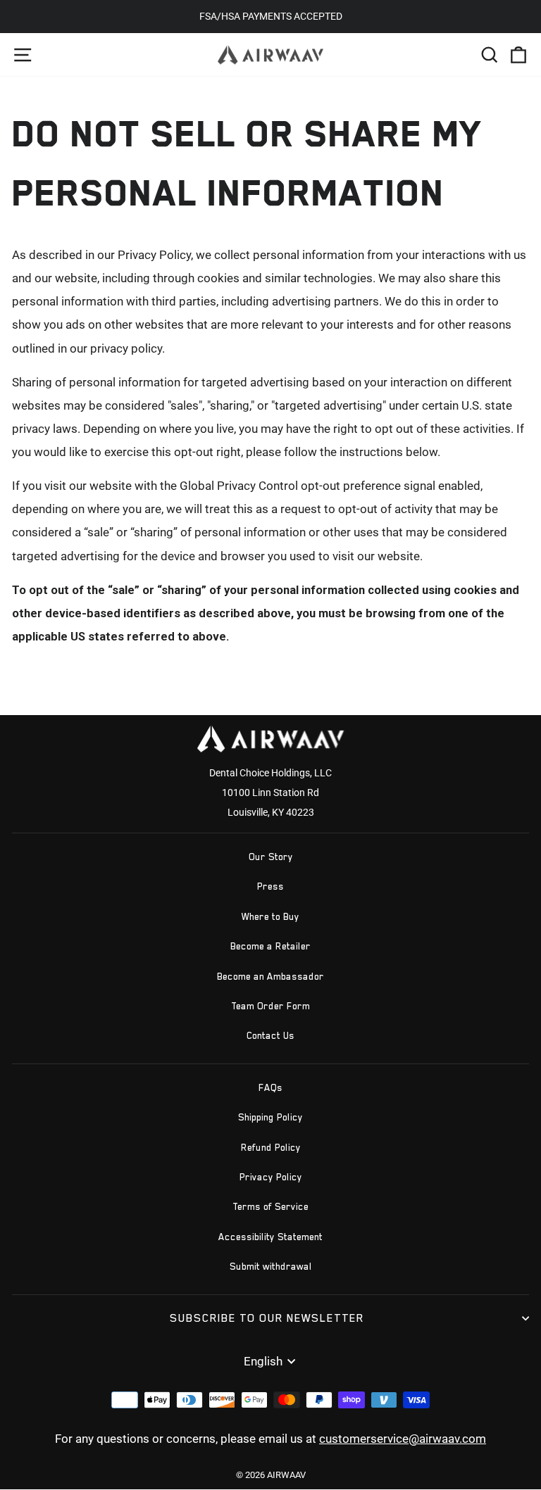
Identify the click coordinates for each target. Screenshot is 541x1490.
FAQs (270, 1087)
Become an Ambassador (270, 976)
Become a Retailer (270, 946)
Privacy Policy (271, 1177)
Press (270, 886)
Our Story (271, 857)
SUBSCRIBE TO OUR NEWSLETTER (267, 1318)
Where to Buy (270, 916)
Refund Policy (271, 1147)
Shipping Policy (270, 1117)
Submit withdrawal (271, 1266)
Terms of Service (270, 1206)
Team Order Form (270, 1006)
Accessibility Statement (270, 1237)
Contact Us (270, 1035)
